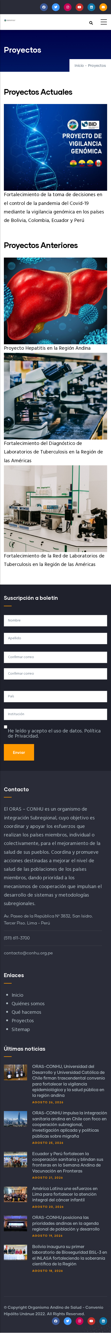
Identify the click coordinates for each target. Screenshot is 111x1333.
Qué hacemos (26, 1012)
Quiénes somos (28, 1004)
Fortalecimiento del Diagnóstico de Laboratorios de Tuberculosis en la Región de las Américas (53, 452)
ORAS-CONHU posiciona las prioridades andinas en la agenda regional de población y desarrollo (66, 1223)
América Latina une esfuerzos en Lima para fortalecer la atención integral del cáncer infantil (65, 1194)
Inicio (79, 66)
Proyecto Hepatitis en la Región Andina (47, 348)
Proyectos (23, 1021)
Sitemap (21, 1030)
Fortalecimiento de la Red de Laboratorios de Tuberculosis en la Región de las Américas (54, 560)
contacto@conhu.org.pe (28, 953)
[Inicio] (9, 20)
